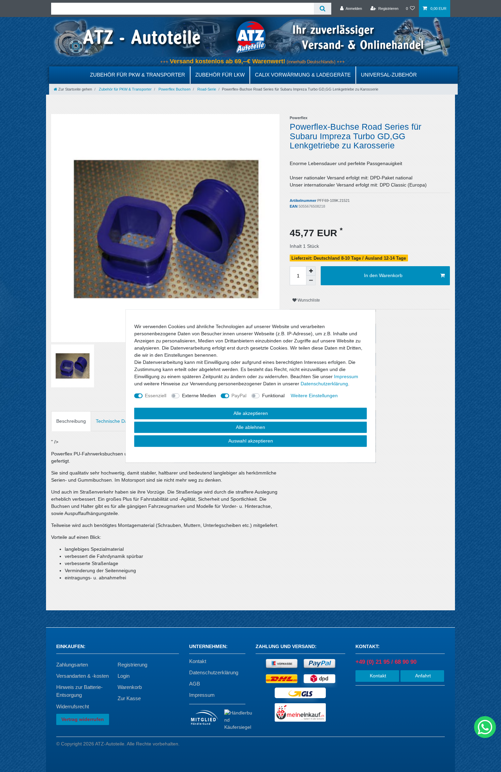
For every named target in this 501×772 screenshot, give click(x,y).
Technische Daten (115, 421)
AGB (194, 684)
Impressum (202, 695)
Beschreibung (71, 421)
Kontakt (197, 661)
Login (124, 676)
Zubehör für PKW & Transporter (137, 75)
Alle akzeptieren (250, 413)
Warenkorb (130, 687)
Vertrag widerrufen (82, 719)
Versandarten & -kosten (82, 676)
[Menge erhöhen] (311, 271)
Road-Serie (206, 89)
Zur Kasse (129, 698)
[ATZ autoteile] (250, 36)
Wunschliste (308, 300)
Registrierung (132, 665)
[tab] (71, 421)
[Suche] (322, 9)
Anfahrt (422, 675)
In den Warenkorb (383, 275)
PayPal (238, 395)
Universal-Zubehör (389, 75)
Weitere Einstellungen (314, 395)
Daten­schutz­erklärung (324, 383)
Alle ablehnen (250, 427)
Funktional (273, 395)
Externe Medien (199, 395)
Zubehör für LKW (220, 75)
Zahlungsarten (72, 665)
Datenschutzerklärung (213, 672)
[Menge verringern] (311, 280)
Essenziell (155, 395)
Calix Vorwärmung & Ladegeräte (303, 75)
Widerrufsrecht (72, 706)
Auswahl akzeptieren (250, 441)
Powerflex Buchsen (174, 89)
